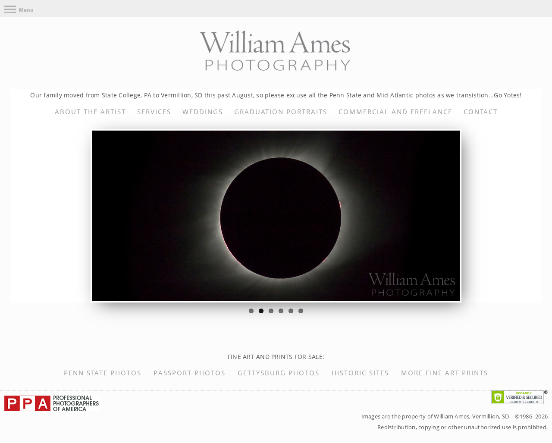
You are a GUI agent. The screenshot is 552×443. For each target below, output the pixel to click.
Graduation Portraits (280, 111)
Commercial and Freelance (395, 111)
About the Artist (90, 111)
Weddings (202, 111)
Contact (481, 111)
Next (472, 216)
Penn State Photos (102, 372)
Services (154, 111)
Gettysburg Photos (279, 372)
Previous (79, 216)
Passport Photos (190, 372)
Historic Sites (360, 372)
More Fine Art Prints (444, 372)
